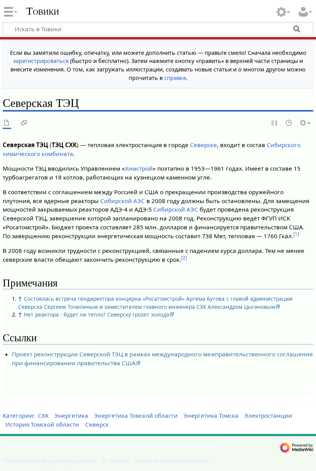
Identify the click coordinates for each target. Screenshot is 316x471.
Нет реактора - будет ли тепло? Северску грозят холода (96, 314)
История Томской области (42, 424)
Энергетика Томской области (136, 415)
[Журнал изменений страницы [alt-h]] (289, 123)
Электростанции (268, 415)
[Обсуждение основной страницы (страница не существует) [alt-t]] (24, 123)
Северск (97, 424)
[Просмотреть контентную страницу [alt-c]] (7, 123)
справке (175, 77)
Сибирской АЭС (122, 201)
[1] (296, 234)
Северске (203, 145)
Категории (18, 415)
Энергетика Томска (211, 415)
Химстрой (139, 168)
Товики (42, 11)
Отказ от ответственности (171, 460)
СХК (43, 415)
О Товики (115, 460)
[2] (184, 258)
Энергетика (71, 415)
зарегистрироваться (41, 60)
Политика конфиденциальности (49, 460)
